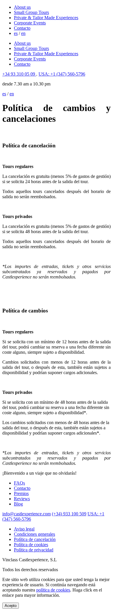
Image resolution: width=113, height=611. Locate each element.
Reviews (22, 498)
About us (22, 7)
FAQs (19, 482)
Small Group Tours (31, 12)
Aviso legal (24, 528)
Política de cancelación (35, 539)
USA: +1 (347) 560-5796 (62, 74)
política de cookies (53, 589)
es (16, 33)
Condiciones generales (34, 534)
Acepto (11, 605)
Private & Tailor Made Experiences (46, 17)
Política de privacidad (33, 549)
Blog (18, 503)
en (23, 33)
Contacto (22, 28)
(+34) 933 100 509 (69, 513)
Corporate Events (30, 22)
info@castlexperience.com (26, 513)
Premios (21, 493)
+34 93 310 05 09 (19, 74)
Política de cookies (31, 544)
